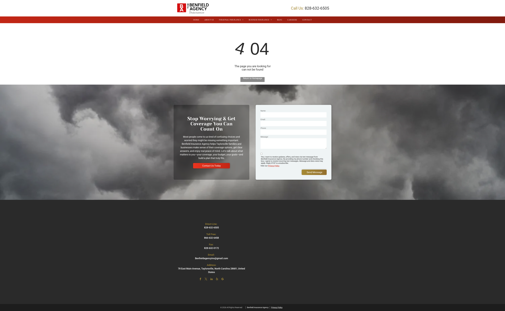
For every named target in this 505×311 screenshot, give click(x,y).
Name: (263, 111)
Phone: (263, 128)
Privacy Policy (273, 166)
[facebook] (200, 279)
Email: (263, 119)
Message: (264, 137)
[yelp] (217, 279)
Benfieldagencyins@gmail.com (211, 258)
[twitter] (206, 279)
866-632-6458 (211, 237)
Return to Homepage (252, 78)
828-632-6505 (317, 8)
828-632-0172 (211, 248)
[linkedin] (211, 279)
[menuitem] (196, 20)
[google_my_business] (222, 279)
